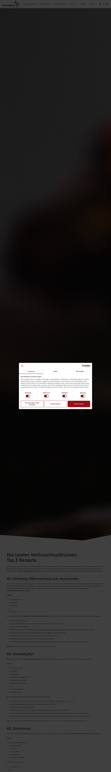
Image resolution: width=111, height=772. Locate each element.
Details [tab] (56, 371)
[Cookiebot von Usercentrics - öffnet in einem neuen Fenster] (83, 366)
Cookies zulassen (79, 404)
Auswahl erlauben (55, 404)
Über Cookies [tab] (80, 371)
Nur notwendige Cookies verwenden (32, 404)
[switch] (46, 396)
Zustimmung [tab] (31, 371)
